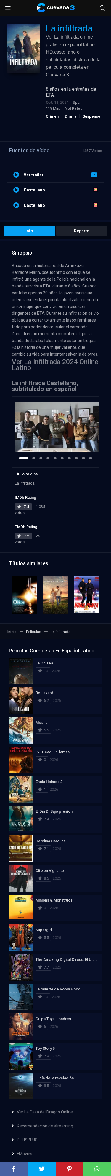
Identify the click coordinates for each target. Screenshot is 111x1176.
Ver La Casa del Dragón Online (45, 1112)
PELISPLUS (27, 1139)
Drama (70, 116)
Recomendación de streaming (45, 1126)
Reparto (81, 231)
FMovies (24, 1153)
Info (29, 231)
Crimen (52, 116)
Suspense (91, 116)
